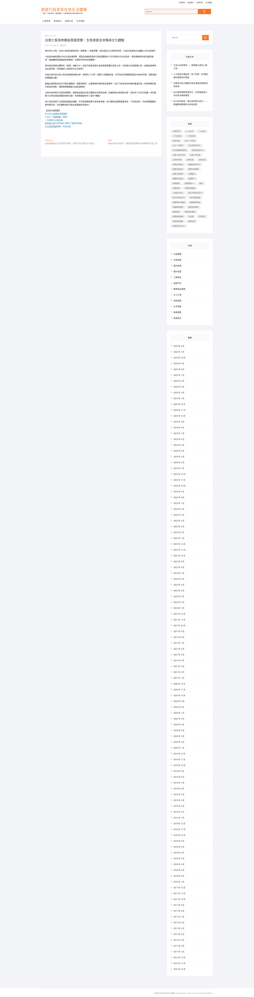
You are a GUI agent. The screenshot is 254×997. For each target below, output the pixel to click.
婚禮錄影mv (189, 183)
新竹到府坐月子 (179, 198)
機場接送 (176, 212)
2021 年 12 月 (179, 614)
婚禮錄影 (176, 183)
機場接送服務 (179, 289)
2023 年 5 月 (178, 515)
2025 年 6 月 (178, 381)
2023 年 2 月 (178, 532)
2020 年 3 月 (178, 736)
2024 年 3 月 (178, 457)
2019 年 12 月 (179, 754)
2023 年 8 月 (178, 497)
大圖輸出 (191, 174)
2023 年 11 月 (179, 480)
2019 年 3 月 (178, 806)
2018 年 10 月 (179, 835)
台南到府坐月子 (198, 150)
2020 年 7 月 (178, 713)
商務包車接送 (178, 164)
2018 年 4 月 (178, 864)
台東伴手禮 (177, 160)
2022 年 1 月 (178, 608)
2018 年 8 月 (178, 847)
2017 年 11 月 (179, 893)
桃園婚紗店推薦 (179, 202)
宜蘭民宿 (176, 188)
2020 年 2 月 (178, 742)
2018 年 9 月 (178, 841)
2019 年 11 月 (179, 759)
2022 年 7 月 (178, 573)
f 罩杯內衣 (177, 131)
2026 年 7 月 (178, 352)
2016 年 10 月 (179, 969)
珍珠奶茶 (202, 216)
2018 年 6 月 (178, 853)
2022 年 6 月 (178, 579)
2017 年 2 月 (178, 946)
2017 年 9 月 (178, 905)
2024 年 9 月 (178, 422)
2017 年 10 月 (179, 899)
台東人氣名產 (195, 155)
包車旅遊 (177, 260)
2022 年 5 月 (178, 585)
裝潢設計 (191, 3)
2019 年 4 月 (178, 800)
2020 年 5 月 (178, 724)
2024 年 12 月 (179, 404)
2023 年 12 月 (179, 474)
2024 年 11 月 (179, 410)
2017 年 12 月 (179, 887)
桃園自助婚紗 (193, 207)
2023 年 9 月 (178, 491)
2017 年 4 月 (178, 934)
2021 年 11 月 (179, 620)
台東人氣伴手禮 (179, 155)
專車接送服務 (190, 188)
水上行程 (177, 295)
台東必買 (202, 160)
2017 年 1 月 (178, 952)
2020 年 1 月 (178, 748)
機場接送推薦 (178, 216)
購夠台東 (191, 221)
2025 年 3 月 (178, 392)
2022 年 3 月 (178, 596)
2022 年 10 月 (179, 556)
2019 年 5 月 (178, 794)
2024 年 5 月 (178, 445)
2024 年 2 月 (178, 462)
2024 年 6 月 (178, 439)
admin (53, 45)
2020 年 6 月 (178, 719)
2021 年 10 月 (179, 625)
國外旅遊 (177, 271)
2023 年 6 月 (178, 509)
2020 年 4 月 (178, 730)
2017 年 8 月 (178, 911)
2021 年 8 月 (178, 637)
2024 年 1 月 (178, 468)
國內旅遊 (177, 266)
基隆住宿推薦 (193, 169)
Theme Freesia (192, 993)
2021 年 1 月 (178, 678)
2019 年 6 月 (178, 788)
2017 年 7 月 (178, 917)
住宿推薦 (177, 254)
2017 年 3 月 (178, 940)
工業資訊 (182, 3)
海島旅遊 (177, 301)
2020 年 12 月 (179, 684)
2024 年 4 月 (178, 451)
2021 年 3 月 (178, 666)
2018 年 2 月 (178, 876)
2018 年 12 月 (179, 823)
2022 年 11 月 (179, 550)
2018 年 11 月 (179, 829)
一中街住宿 (177, 136)
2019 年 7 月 (178, 783)
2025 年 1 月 (178, 398)
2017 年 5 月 (178, 928)
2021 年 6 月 (178, 649)
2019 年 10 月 (179, 765)
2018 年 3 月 (178, 870)
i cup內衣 (201, 131)
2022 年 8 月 (178, 567)
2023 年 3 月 (178, 526)
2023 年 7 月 (178, 503)
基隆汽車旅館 (178, 174)
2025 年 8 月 (178, 369)
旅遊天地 (200, 3)
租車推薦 (177, 312)
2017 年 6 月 (178, 922)
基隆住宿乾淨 (178, 169)
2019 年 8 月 (178, 777)
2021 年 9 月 (178, 631)
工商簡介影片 (178, 193)
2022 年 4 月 (178, 590)
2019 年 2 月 (178, 812)
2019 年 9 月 (178, 771)
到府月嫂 (176, 141)
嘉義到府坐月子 (194, 164)
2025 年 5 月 (178, 387)
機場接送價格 (190, 212)
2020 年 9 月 (178, 701)
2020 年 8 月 (178, 707)
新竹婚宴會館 (195, 198)
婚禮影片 (191, 179)
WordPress (209, 993)
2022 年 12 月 (179, 544)
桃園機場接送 (195, 202)
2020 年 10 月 (179, 695)
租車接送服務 (178, 221)
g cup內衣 (189, 131)
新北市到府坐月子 (195, 193)
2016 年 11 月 (179, 963)
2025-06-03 (51, 36)
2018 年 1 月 (178, 882)
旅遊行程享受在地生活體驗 (64, 10)
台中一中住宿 (190, 141)
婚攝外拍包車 (178, 179)
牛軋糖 (190, 216)
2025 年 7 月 (178, 375)
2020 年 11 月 (179, 689)
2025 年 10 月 (179, 358)
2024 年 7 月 (178, 433)
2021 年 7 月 (178, 643)
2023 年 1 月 (178, 538)
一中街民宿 (191, 136)
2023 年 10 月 (179, 486)
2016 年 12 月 (179, 957)
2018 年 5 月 (178, 858)
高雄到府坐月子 (179, 226)
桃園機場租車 (178, 207)
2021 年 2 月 (178, 672)
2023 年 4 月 (178, 521)
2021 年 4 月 (178, 660)
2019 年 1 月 (178, 818)
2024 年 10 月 (179, 416)
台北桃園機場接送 (180, 150)
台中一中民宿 (178, 145)
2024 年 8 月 (178, 427)
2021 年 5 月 (178, 655)
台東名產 (190, 160)
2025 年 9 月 (178, 363)
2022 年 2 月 (178, 602)
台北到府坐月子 (194, 145)
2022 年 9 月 (178, 561)
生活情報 (209, 3)
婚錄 (201, 183)
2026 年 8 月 (178, 346)
